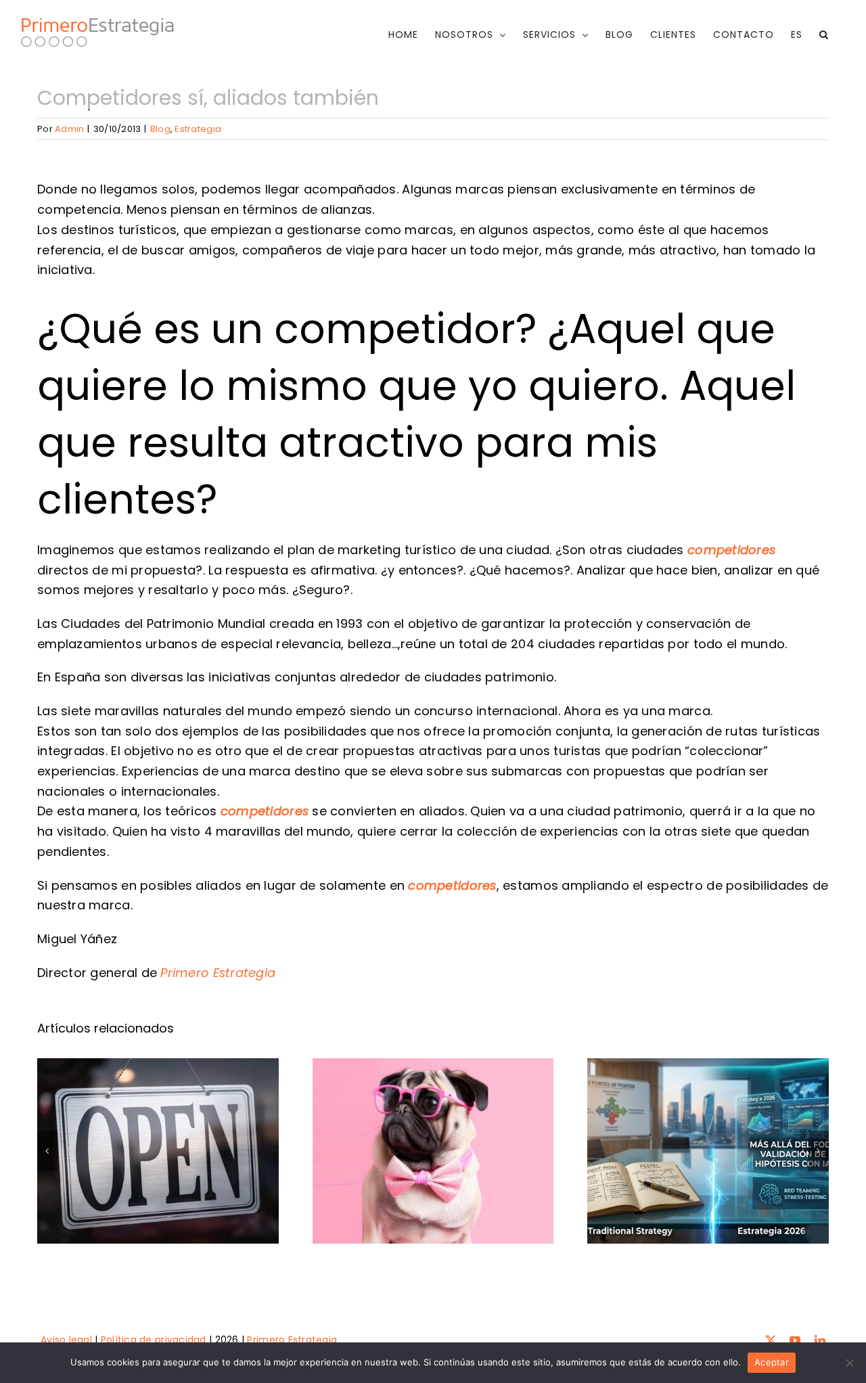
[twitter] (770, 1340)
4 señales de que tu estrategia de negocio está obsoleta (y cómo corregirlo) (432, 1075)
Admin (69, 128)
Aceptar (771, 1362)
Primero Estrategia (217, 972)
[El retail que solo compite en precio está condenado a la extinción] (158, 1150)
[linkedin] (820, 1340)
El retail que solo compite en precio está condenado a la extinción (158, 1089)
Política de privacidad (153, 1339)
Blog (160, 128)
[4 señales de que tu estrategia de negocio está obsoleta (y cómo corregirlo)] (433, 1150)
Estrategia (198, 128)
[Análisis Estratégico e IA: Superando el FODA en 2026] (708, 1150)
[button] (824, 34)
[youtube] (795, 1340)
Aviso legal (66, 1339)
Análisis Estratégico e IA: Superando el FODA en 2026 (708, 1104)
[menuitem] (796, 34)
